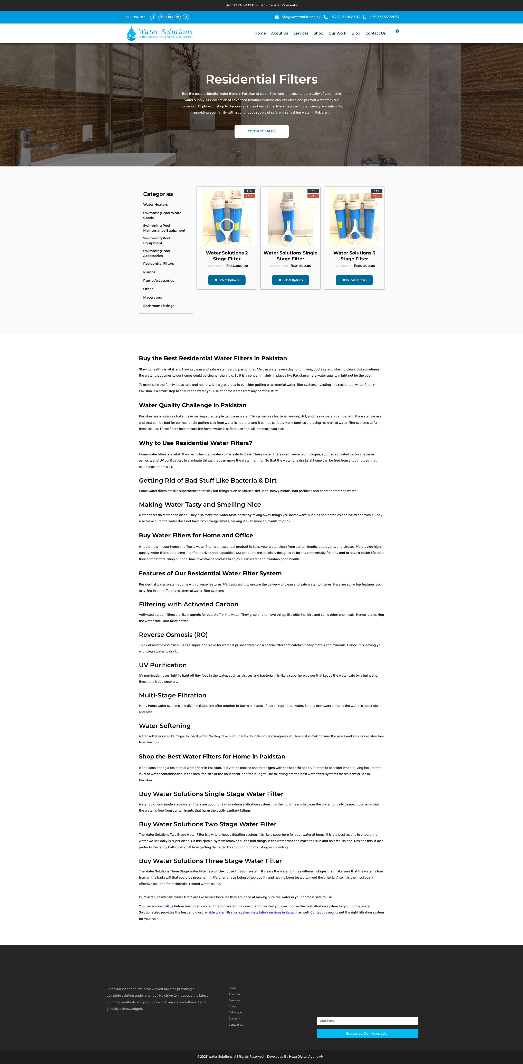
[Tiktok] (186, 17)
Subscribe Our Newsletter (367, 1033)
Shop (318, 33)
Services (300, 33)
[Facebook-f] (153, 17)
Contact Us (375, 33)
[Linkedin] (178, 17)
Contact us (318, 912)
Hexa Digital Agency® (306, 1056)
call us (168, 906)
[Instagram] (161, 17)
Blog (356, 33)
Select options (228, 280)
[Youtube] (170, 17)
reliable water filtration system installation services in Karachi (250, 912)
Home (260, 33)
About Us (279, 33)
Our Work (337, 33)
